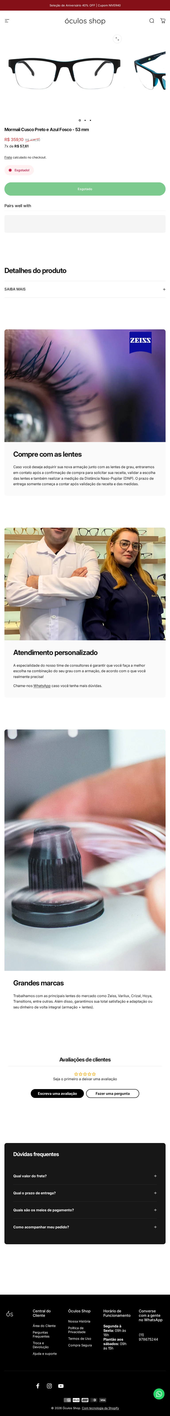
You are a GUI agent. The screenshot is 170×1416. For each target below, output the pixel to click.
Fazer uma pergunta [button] (113, 1093)
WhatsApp (42, 685)
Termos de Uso (79, 1338)
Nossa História (79, 1321)
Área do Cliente (44, 1326)
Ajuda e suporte (45, 1353)
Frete (8, 157)
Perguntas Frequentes (41, 1334)
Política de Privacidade (76, 1330)
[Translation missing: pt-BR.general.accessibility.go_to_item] (79, 120)
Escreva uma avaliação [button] (57, 1093)
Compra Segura (80, 1345)
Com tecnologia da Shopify (100, 1408)
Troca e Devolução (41, 1345)
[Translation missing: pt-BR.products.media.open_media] (117, 38)
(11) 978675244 (148, 1337)
